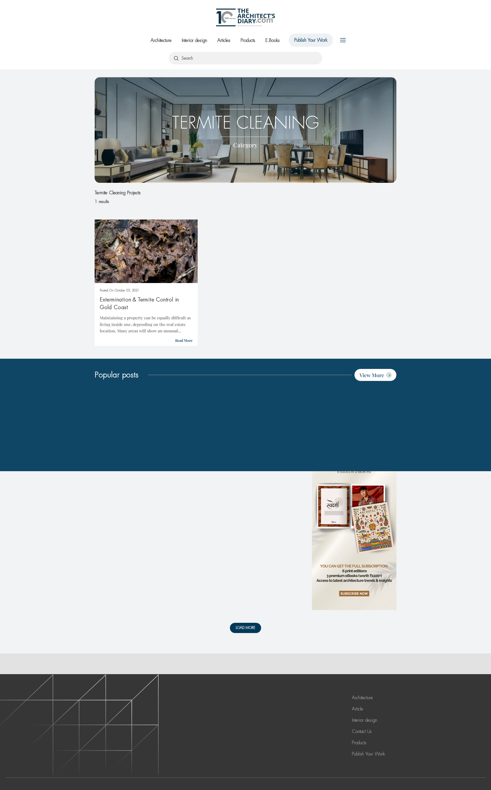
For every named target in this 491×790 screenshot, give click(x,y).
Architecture (161, 40)
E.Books (272, 40)
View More (372, 374)
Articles (223, 40)
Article (357, 709)
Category (245, 145)
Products (248, 40)
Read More (184, 340)
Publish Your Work (310, 40)
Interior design (194, 40)
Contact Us (362, 731)
